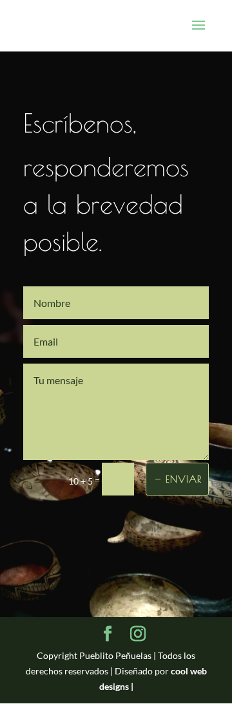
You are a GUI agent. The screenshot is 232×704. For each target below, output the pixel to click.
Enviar (184, 479)
